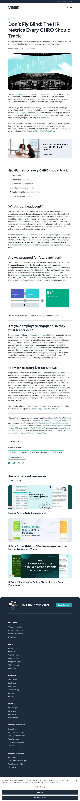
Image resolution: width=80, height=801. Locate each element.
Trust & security (13, 690)
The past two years (15, 94)
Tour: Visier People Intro (16, 736)
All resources (13, 480)
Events (10, 648)
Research (11, 652)
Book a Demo (12, 729)
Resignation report (14, 662)
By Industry (12, 637)
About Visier (12, 680)
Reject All (40, 792)
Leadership (24, 452)
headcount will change (21, 245)
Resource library (13, 658)
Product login (13, 708)
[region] (40, 789)
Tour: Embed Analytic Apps (17, 760)
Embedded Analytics (15, 630)
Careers (11, 696)
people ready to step (21, 275)
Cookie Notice (53, 782)
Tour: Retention (13, 739)
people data (45, 118)
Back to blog (16, 441)
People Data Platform (15, 634)
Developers (12, 668)
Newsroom (12, 686)
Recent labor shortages (47, 373)
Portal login (12, 711)
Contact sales (13, 718)
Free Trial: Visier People (16, 732)
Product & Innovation (39, 452)
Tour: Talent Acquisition (16, 742)
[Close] (76, 780)
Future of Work (57, 452)
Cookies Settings (40, 787)
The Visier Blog (13, 655)
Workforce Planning (15, 627)
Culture (12, 452)
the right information (27, 113)
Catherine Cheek (16, 48)
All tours (11, 746)
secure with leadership (41, 335)
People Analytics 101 (17, 457)
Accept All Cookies (40, 797)
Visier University (13, 665)
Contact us (12, 714)
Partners (11, 693)
